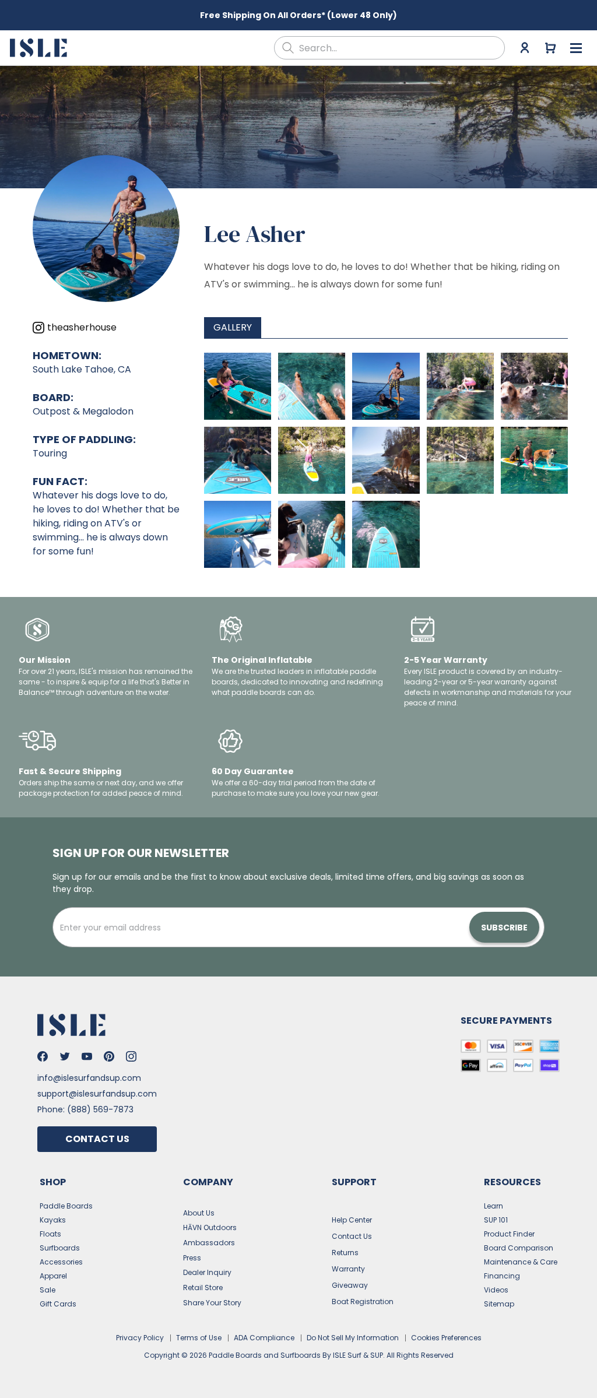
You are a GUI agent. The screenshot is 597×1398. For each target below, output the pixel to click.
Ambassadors (209, 1243)
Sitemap (499, 1304)
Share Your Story (212, 1303)
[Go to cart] (550, 48)
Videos (496, 1290)
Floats (50, 1234)
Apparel (53, 1276)
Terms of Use (199, 1338)
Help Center (352, 1220)
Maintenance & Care (520, 1262)
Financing (502, 1276)
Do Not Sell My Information (353, 1338)
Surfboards (60, 1248)
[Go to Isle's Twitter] (64, 1056)
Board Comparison (518, 1248)
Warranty (348, 1269)
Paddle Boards (66, 1206)
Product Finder (509, 1234)
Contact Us (97, 1139)
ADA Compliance (264, 1338)
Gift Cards (58, 1304)
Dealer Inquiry (207, 1272)
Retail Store (203, 1287)
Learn (493, 1206)
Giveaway (350, 1285)
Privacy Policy (140, 1338)
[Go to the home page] (40, 47)
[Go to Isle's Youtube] (87, 1056)
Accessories (61, 1262)
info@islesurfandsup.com (89, 1078)
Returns (345, 1253)
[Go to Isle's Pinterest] (109, 1056)
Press (192, 1258)
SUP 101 (496, 1220)
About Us (199, 1213)
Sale (47, 1290)
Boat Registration (363, 1301)
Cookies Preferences (446, 1338)
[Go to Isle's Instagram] (131, 1056)
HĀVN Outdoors (210, 1227)
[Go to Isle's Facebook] (42, 1056)
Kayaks (53, 1220)
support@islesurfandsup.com (97, 1094)
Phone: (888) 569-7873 (85, 1109)
